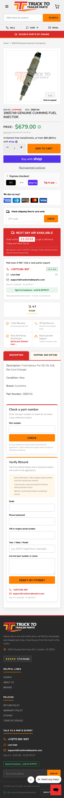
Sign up (54, 773)
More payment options (32, 167)
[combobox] (32, 18)
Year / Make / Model (18, 542)
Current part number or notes (23, 556)
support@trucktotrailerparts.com (28, 279)
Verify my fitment (32, 580)
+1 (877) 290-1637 (33, 269)
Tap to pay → (51, 182)
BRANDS (7, 687)
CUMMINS (17, 109)
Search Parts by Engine (34, 34)
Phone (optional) (17, 515)
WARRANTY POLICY (13, 710)
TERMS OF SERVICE (13, 720)
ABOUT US (8, 682)
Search (53, 17)
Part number (15, 423)
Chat (32, 27)
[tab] (16, 355)
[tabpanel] (32, 484)
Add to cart (44, 148)
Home (6, 43)
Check (51, 218)
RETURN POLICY (11, 705)
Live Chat (15, 274)
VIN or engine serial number (22, 528)
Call (12, 27)
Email (55, 27)
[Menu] (6, 6)
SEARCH (7, 677)
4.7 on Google (18, 659)
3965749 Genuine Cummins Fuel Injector (29, 43)
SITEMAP (7, 715)
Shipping (7, 132)
